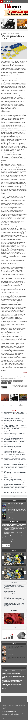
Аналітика (14, 501)
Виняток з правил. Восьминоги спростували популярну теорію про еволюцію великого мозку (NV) (14, 586)
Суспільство (17, 704)
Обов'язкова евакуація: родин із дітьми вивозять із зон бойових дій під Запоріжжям (23, 404)
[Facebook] (7, 1)
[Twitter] (9, 1)
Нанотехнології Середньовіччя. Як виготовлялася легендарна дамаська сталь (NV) (14, 591)
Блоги (14, 643)
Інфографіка (14, 628)
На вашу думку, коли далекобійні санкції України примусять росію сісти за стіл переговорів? (14, 525)
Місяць (13, 670)
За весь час (21, 670)
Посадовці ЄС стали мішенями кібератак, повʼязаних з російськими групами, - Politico (17, 510)
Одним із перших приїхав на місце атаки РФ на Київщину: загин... (7, 27)
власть (9, 382)
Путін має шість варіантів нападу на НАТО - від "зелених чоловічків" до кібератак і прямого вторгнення (14, 435)
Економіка (21, 704)
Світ (25, 704)
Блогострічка (14, 583)
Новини (13, 410)
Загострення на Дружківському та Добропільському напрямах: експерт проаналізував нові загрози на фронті (12, 451)
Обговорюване (10, 668)
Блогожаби (14, 610)
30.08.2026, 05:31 (7, 592)
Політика (12, 704)
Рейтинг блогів (21, 707)
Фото (14, 550)
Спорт (23, 705)
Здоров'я (20, 705)
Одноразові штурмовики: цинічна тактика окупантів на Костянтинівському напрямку (17, 652)
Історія (10, 705)
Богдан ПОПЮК (23, 372)
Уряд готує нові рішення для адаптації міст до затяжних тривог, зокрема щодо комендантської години (15, 472)
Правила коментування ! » (22, 408)
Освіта (13, 705)
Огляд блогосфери (10, 707)
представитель (4, 382)
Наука (7, 705)
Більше (13, 496)
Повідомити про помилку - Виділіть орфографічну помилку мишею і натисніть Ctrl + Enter (13, 377)
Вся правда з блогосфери (6, 33)
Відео (5, 707)
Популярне (19, 668)
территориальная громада (18, 381)
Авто (16, 705)
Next (26, 25)
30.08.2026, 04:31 (7, 602)
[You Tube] (11, 1)
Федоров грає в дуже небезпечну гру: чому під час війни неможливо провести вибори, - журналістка (17, 516)
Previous (1, 25)
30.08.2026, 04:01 (7, 606)
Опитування (14, 521)
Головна (3, 704)
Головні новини (8, 704)
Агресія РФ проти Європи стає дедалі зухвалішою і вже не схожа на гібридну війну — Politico (16, 504)
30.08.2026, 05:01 (7, 597)
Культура (4, 705)
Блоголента (16, 707)
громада (10, 381)
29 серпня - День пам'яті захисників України (11, 673)
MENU (1, 1)
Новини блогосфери (15, 33)
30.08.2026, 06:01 (7, 588)
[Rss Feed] (4, 1)
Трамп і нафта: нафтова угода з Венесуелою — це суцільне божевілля (17, 647)
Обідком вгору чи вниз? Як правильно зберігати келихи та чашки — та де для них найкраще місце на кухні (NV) (14, 604)
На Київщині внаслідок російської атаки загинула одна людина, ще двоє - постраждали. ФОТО (14, 564)
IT (17, 705)
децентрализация (4, 381)
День (6, 670)
